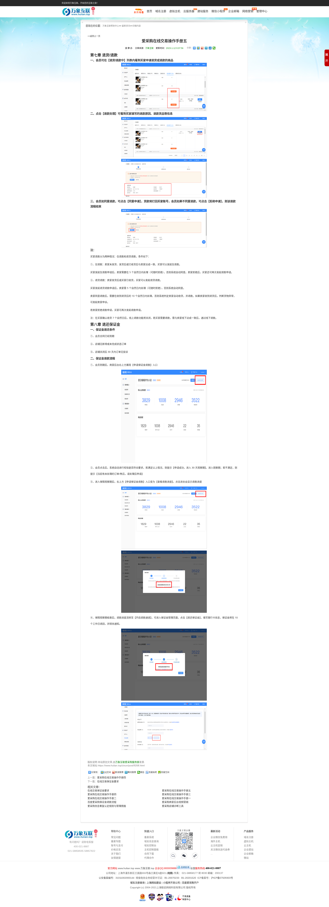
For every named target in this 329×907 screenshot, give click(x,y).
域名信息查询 (151, 841)
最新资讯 (126, 26)
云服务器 (188, 11)
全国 (192, 868)
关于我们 (116, 853)
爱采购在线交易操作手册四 (111, 777)
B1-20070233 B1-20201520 (180, 877)
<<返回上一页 (94, 36)
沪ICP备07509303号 (222, 877)
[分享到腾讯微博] (206, 48)
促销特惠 (139, 12)
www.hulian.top (126, 868)
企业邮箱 (233, 11)
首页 (149, 11)
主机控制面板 (151, 849)
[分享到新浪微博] (202, 48)
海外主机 (215, 841)
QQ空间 (107, 772)
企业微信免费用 (219, 837)
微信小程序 (218, 11)
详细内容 (136, 26)
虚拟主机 (174, 11)
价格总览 (116, 849)
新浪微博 (119, 772)
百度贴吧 (153, 772)
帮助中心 (116, 831)
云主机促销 (217, 845)
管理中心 (261, 11)
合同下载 (149, 853)
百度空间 (165, 772)
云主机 (247, 845)
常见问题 (116, 837)
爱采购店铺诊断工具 (173, 806)
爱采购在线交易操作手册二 (102, 798)
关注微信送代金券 (220, 849)
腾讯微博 (132, 772)
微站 (246, 857)
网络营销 (247, 11)
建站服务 (202, 11)
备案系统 (149, 837)
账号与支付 (117, 845)
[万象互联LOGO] (79, 12)
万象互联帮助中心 (110, 26)
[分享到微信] (214, 48)
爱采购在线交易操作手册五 (176, 790)
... (212, 853)
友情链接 (116, 857)
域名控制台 (150, 845)
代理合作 (149, 857)
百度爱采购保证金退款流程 (102, 802)
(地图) (170, 873)
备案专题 (116, 841)
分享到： (95, 772)
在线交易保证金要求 (108, 781)
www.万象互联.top (144, 868)
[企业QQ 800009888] (183, 868)
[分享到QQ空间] (198, 48)
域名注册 (160, 11)
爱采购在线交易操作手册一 (176, 798)
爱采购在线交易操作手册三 (176, 794)
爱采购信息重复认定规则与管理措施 (107, 806)
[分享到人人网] (210, 48)
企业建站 (248, 849)
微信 (142, 772)
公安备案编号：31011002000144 (116, 877)
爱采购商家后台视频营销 (175, 802)
